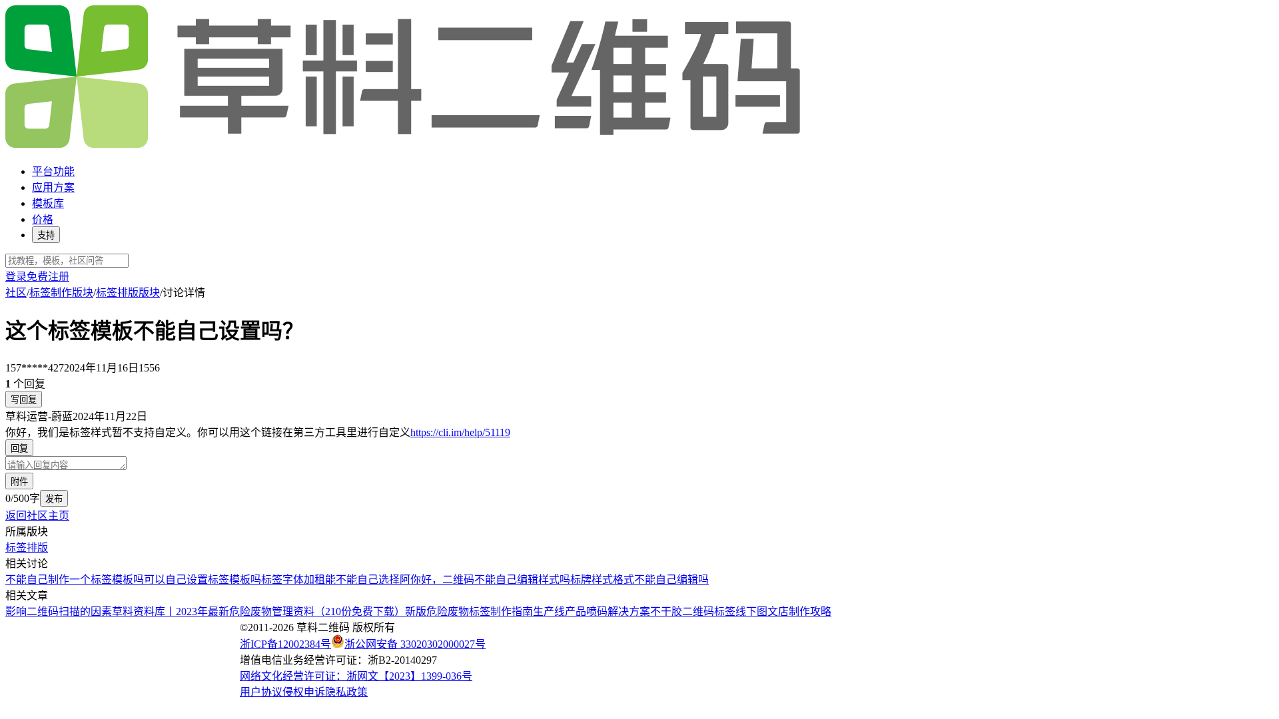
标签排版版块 (128, 292)
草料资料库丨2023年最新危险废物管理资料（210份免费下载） (258, 611)
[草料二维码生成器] (405, 145)
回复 (19, 448)
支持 (46, 235)
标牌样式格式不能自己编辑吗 (639, 579)
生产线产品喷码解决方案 (591, 611)
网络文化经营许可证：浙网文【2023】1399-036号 (356, 676)
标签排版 (26, 547)
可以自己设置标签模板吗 (202, 579)
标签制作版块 (61, 292)
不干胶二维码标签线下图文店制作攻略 (740, 611)
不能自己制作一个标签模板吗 (74, 579)
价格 (42, 219)
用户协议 (261, 692)
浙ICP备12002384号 (285, 644)
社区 (16, 292)
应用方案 (53, 187)
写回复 (24, 400)
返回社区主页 (37, 515)
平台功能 (53, 171)
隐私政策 (346, 692)
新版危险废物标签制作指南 (469, 611)
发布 (54, 499)
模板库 (48, 203)
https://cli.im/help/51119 (460, 432)
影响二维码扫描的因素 (58, 611)
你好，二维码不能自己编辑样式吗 (490, 579)
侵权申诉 (303, 692)
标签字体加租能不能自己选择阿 (335, 579)
